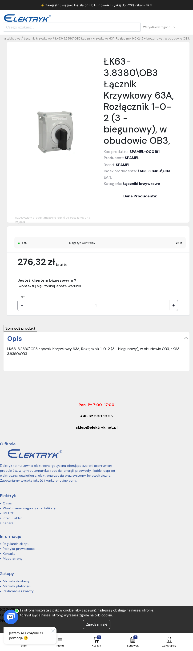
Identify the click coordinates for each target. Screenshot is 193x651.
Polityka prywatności (19, 549)
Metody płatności (17, 586)
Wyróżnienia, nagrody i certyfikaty (29, 508)
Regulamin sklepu (16, 544)
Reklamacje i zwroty (18, 591)
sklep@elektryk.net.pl (96, 427)
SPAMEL (132, 157)
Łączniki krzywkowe (38, 38)
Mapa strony (13, 558)
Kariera (8, 523)
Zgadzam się (96, 624)
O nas (7, 503)
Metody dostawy (16, 581)
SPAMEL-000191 (144, 151)
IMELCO (9, 513)
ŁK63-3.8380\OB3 (154, 170)
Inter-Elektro (13, 518)
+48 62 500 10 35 (96, 416)
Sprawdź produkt (20, 328)
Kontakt (9, 553)
